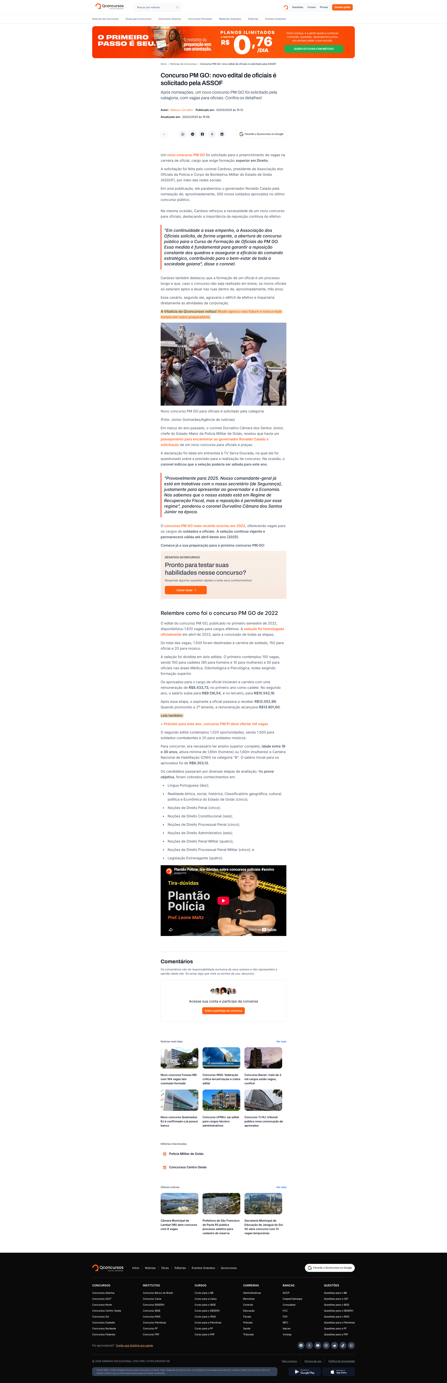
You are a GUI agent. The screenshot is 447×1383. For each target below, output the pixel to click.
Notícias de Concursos (183, 64)
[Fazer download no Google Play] (304, 1371)
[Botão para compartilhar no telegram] (192, 134)
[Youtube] (317, 1345)
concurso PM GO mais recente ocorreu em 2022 (204, 526)
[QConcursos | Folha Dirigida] (110, 7)
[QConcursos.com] (107, 1267)
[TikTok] (342, 1345)
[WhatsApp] (351, 1345)
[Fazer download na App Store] (338, 1371)
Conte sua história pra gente (134, 1345)
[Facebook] (301, 1345)
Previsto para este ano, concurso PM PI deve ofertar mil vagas (216, 724)
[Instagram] (326, 1345)
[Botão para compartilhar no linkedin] (222, 134)
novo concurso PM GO (186, 155)
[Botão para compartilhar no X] (212, 134)
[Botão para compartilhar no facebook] (202, 134)
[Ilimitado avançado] (223, 42)
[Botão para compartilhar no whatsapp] (183, 134)
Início (164, 64)
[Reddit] (334, 1345)
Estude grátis (342, 7)
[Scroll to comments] (164, 134)
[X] (309, 1345)
